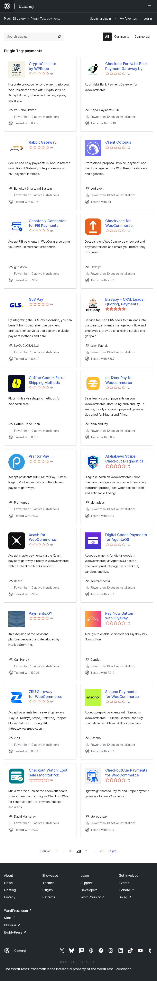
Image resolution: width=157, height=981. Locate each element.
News (8, 883)
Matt (10, 918)
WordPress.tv (93, 897)
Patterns (48, 897)
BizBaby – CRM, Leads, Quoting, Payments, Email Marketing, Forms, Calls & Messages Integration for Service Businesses (126, 302)
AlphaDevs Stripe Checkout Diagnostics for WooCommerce (124, 459)
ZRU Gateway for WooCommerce (45, 694)
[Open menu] (150, 6)
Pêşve (112, 851)
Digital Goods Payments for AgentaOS (126, 537)
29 (101, 851)
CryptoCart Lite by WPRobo (42, 66)
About (8, 875)
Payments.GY (40, 613)
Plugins (47, 890)
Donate (126, 890)
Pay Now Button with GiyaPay (119, 615)
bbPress (12, 925)
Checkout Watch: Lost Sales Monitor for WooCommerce (48, 772)
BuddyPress (15, 932)
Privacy (9, 897)
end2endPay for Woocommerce (119, 380)
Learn (85, 875)
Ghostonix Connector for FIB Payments (47, 223)
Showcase (50, 875)
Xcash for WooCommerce (42, 537)
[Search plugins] (59, 37)
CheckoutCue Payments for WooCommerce (126, 772)
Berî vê (45, 851)
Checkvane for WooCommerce (119, 223)
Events (124, 883)
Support (86, 883)
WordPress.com (18, 911)
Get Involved (128, 875)
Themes (48, 883)
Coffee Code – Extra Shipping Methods (46, 380)
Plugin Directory (15, 18)
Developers (89, 890)
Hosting (10, 890)
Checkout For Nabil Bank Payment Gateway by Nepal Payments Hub (126, 66)
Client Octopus (118, 142)
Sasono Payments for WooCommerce (122, 694)
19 (70, 851)
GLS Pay (36, 299)
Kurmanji (20, 951)
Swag (125, 897)
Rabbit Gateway (42, 142)
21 (87, 851)
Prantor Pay (39, 456)
